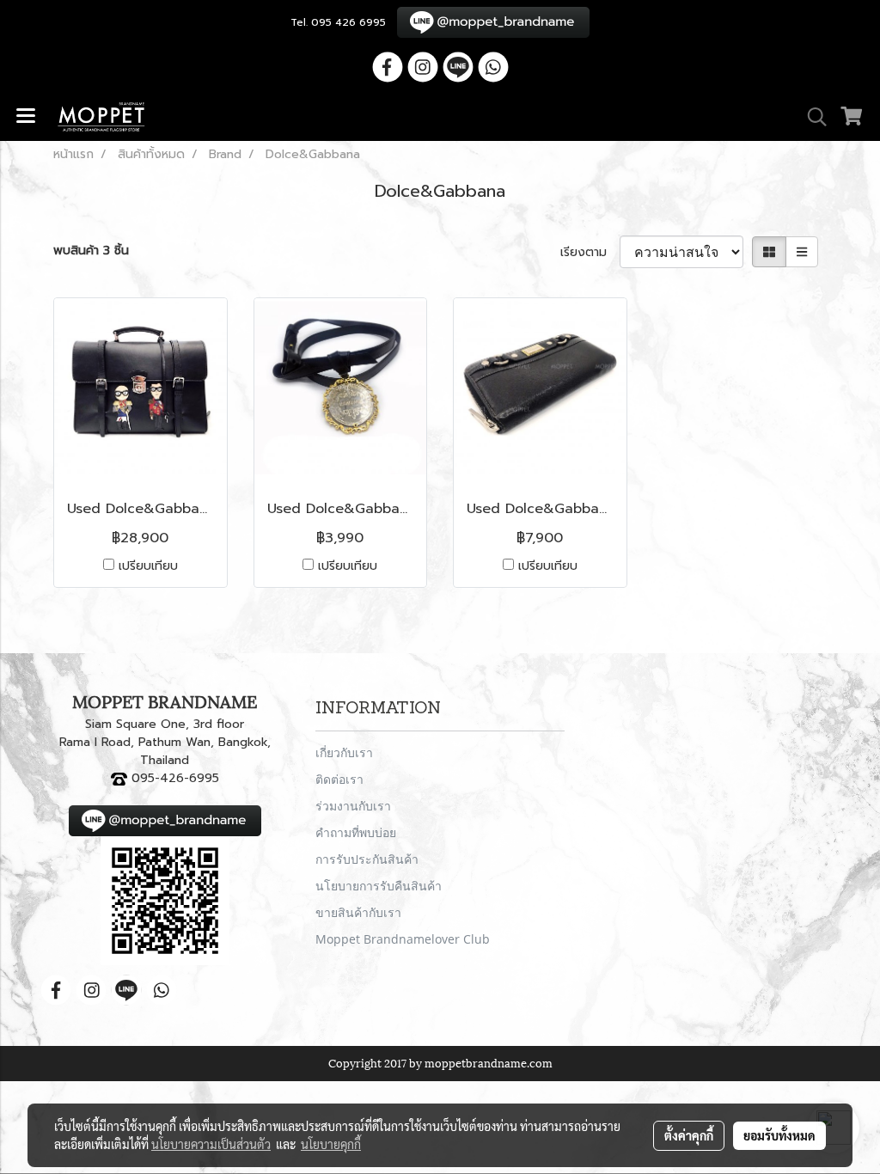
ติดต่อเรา (339, 779)
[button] (811, 116)
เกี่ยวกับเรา (344, 752)
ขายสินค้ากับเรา (358, 912)
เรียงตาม (590, 252)
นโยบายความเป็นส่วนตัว (211, 1144)
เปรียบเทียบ (148, 566)
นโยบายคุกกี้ (331, 1144)
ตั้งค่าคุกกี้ (688, 1135)
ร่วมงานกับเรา (353, 806)
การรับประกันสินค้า (367, 859)
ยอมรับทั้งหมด (779, 1135)
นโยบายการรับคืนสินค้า (378, 885)
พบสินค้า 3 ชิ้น (91, 251)
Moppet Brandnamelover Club (402, 939)
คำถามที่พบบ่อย (355, 832)
